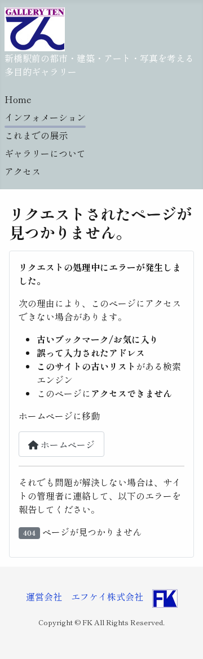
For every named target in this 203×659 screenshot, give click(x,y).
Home (18, 99)
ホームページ (66, 444)
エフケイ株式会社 (107, 596)
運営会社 (48, 596)
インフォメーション (45, 117)
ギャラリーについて (45, 153)
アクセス (23, 171)
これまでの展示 (36, 135)
